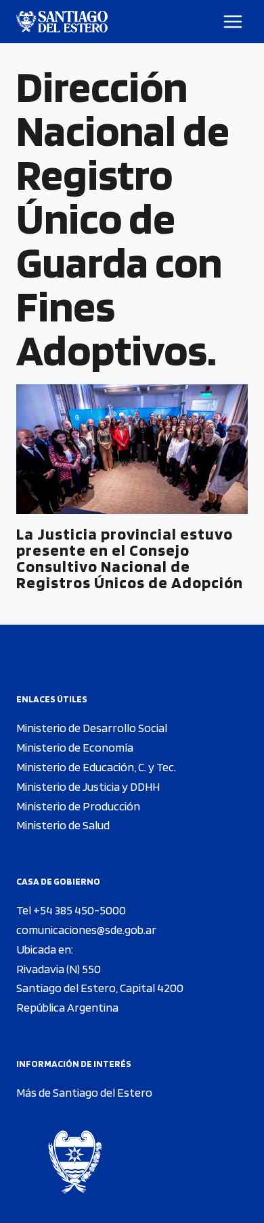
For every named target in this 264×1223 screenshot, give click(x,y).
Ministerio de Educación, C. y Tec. (96, 767)
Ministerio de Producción (78, 806)
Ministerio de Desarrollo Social (91, 728)
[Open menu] (233, 21)
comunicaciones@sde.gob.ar (86, 929)
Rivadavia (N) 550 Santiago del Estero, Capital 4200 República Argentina (99, 988)
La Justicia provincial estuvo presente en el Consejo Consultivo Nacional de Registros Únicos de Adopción (129, 558)
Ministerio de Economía (74, 747)
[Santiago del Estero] (62, 21)
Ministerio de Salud (63, 825)
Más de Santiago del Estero (84, 1092)
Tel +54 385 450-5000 (71, 910)
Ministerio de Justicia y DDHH (88, 786)
